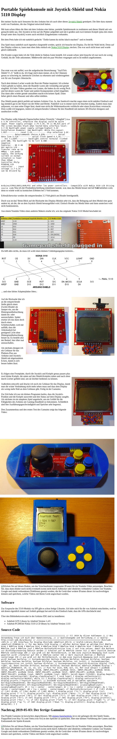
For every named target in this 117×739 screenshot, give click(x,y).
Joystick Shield (75, 21)
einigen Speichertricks (62, 716)
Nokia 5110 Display (60, 47)
